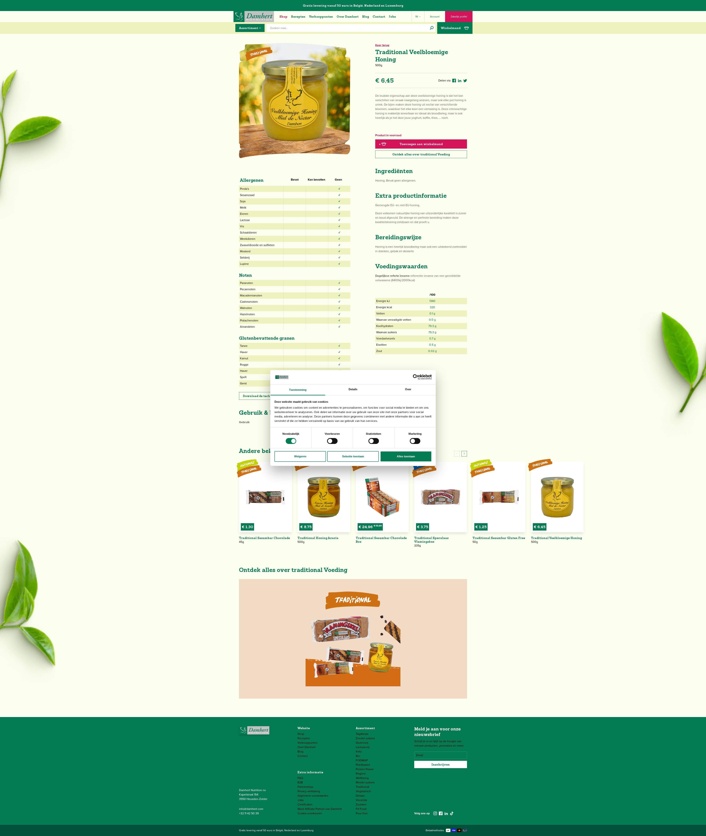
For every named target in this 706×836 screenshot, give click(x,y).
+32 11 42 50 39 (249, 813)
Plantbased (363, 765)
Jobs (392, 17)
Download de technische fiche (266, 396)
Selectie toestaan (353, 456)
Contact (379, 17)
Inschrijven (441, 764)
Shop (283, 17)
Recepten (298, 17)
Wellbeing (362, 778)
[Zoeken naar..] (432, 28)
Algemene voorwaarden (312, 796)
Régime (361, 773)
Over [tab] (408, 389)
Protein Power (365, 769)
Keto (359, 751)
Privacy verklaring (308, 791)
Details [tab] (353, 389)
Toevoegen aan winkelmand (411, 144)
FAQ (300, 778)
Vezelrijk (361, 800)
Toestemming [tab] (297, 389)
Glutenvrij (362, 743)
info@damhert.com (251, 809)
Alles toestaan (406, 456)
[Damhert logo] (253, 16)
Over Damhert (348, 17)
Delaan (360, 796)
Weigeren (300, 456)
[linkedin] (446, 813)
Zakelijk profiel (459, 17)
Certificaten (304, 804)
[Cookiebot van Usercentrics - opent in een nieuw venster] (416, 377)
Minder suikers (365, 782)
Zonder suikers (365, 738)
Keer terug (382, 45)
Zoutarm (361, 804)
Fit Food (361, 809)
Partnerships (305, 787)
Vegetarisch (363, 791)
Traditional (362, 787)
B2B (300, 782)
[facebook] (441, 813)
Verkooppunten (321, 17)
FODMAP (362, 760)
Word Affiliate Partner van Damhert (319, 809)
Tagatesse (362, 734)
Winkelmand (451, 28)
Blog (365, 17)
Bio (358, 756)
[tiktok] (452, 813)
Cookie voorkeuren (309, 813)
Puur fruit (362, 813)
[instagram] (435, 813)
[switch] (332, 441)
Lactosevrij (363, 747)
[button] (464, 453)
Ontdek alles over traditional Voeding (421, 154)
